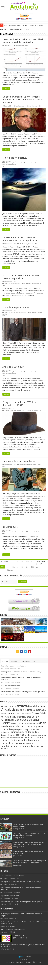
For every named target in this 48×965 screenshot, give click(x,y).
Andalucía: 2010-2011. (13, 366)
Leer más (6, 88)
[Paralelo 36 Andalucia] (24, 6)
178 (36, 564)
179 (41, 564)
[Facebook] (21, 651)
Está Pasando (20, 46)
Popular (5, 661)
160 (22, 561)
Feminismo (28, 106)
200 (27, 567)
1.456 (15, 918)
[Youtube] (29, 651)
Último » (10, 570)
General (34, 106)
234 (15, 932)
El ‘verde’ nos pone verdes (15, 307)
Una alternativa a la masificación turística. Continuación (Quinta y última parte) (29, 843)
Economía (6, 729)
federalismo (5, 732)
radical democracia (13, 743)
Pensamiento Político (9, 164)
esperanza (30, 729)
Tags (34, 661)
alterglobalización (8, 706)
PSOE (21, 740)
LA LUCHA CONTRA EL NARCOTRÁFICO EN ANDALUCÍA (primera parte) (29, 834)
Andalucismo (8, 163)
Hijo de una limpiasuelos (10, 686)
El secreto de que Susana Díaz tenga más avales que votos (23, 692)
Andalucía (8, 709)
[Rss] (17, 651)
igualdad (5, 735)
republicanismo (9, 746)
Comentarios (25, 661)
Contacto (38, 962)
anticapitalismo (24, 710)
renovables (29, 744)
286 (14, 926)
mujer (9, 737)
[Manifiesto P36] (6, 938)
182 (13, 567)
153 (26, 938)
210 (32, 567)
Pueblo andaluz (32, 740)
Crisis (35, 713)
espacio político (18, 729)
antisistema (38, 710)
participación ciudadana (32, 737)
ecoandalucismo (19, 726)
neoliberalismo (15, 737)
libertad (19, 734)
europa (38, 729)
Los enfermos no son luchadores (13, 666)
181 (8, 567)
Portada (3, 29)
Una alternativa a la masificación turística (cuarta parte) (23, 25)
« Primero (5, 561)
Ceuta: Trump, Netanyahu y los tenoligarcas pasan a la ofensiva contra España (29, 862)
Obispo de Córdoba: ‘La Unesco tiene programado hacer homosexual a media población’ (22, 99)
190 (22, 567)
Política (15, 740)
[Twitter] (25, 651)
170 (27, 561)
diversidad (35, 723)
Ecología (15, 312)
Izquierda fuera (10, 526)
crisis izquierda (24, 717)
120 (13, 949)
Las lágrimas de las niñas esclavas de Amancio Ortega (21, 672)
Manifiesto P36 (18, 936)
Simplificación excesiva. (14, 157)
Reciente (14, 661)
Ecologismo (36, 726)
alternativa (23, 706)
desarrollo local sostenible (21, 723)
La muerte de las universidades (18, 461)
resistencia (23, 746)
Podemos (5, 740)
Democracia (17, 163)
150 (16, 561)
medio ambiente (32, 735)
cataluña (28, 714)
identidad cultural (30, 732)
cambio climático (15, 713)
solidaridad (34, 746)
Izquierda (12, 735)
